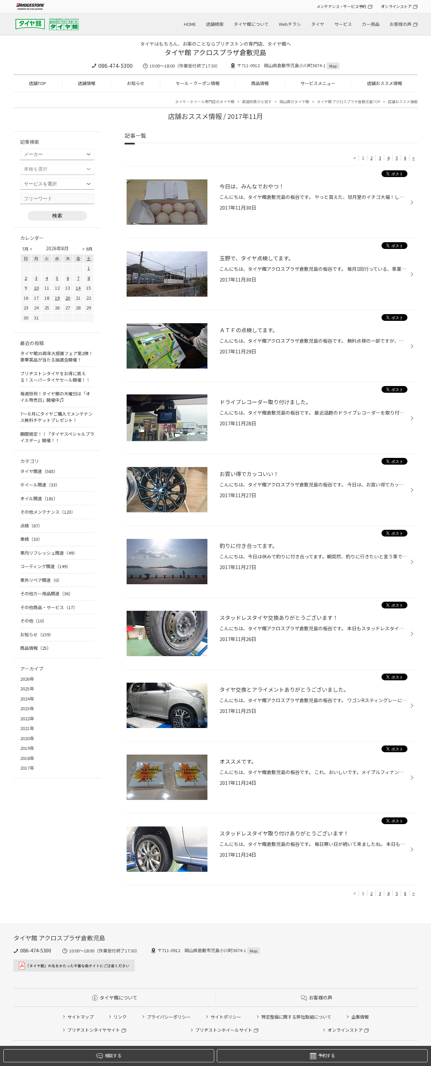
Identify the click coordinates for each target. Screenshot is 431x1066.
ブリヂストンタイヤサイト (93, 1030)
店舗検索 (215, 24)
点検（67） (31, 525)
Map (333, 66)
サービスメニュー (317, 83)
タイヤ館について (251, 24)
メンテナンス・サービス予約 (341, 6)
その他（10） (33, 620)
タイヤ (317, 24)
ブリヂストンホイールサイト (223, 1030)
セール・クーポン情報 (198, 83)
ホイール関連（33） (40, 484)
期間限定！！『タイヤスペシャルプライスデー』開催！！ (57, 437)
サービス (343, 24)
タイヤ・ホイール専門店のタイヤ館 (204, 101)
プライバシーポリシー (169, 1017)
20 (67, 298)
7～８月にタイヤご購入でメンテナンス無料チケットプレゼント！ (56, 417)
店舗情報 (86, 83)
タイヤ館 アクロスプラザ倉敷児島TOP (348, 101)
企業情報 (360, 1017)
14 (78, 288)
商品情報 (260, 83)
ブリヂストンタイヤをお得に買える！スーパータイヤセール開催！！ (55, 376)
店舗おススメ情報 (384, 83)
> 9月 (87, 249)
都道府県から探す (257, 101)
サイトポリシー (225, 1017)
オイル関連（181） (39, 498)
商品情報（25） (35, 648)
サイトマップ (80, 1017)
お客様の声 (400, 24)
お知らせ (135, 83)
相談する (113, 1055)
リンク (120, 1017)
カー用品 (370, 24)
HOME (190, 24)
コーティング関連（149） (45, 566)
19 (57, 298)
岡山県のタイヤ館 (294, 101)
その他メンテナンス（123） (47, 512)
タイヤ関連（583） (39, 471)
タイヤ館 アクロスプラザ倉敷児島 (215, 52)
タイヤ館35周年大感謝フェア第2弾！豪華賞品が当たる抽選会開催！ (56, 356)
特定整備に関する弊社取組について (296, 1017)
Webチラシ (290, 24)
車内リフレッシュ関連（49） (48, 553)
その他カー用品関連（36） (46, 593)
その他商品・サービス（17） (48, 607)
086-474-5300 (115, 65)
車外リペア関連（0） (41, 580)
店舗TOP (37, 83)
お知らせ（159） (37, 634)
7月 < (27, 249)
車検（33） (31, 539)
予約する (326, 1055)
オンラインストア (396, 6)
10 (36, 288)
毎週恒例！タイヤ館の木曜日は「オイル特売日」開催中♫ (55, 396)
